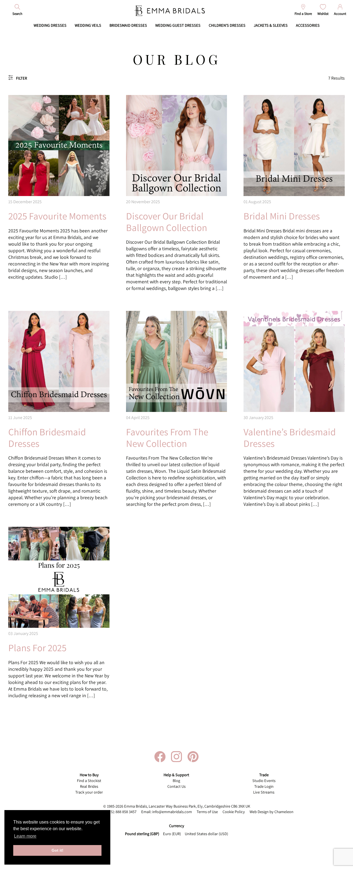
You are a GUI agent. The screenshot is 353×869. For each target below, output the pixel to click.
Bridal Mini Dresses (282, 216)
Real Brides (89, 786)
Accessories (308, 25)
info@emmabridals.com (172, 811)
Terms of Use (207, 811)
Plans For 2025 (37, 647)
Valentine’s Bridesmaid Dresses (290, 437)
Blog (176, 780)
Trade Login (264, 786)
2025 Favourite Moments (57, 216)
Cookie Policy (234, 811)
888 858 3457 (126, 811)
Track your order (89, 792)
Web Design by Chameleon (271, 811)
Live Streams (263, 792)
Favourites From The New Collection (167, 437)
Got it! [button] (57, 850)
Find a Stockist (89, 780)
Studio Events (264, 780)
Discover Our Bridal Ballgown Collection (166, 222)
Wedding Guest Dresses (177, 25)
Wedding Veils (88, 25)
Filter (21, 78)
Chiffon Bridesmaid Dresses (47, 437)
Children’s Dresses (227, 25)
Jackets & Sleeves (271, 25)
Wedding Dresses (50, 25)
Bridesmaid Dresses (128, 25)
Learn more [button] (25, 836)
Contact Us (176, 786)
